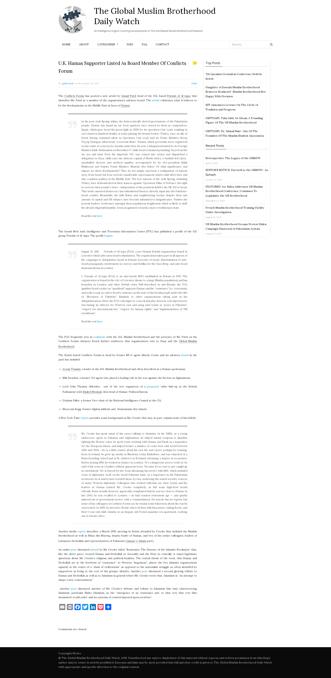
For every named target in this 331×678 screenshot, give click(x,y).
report (85, 418)
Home (66, 44)
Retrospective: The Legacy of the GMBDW (233, 158)
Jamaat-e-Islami (136, 541)
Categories (106, 44)
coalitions (99, 337)
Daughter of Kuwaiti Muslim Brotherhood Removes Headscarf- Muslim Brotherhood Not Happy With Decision (236, 92)
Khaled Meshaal (92, 392)
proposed (153, 386)
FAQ (144, 44)
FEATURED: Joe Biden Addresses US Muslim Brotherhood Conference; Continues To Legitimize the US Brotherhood (234, 191)
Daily (194, 83)
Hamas (125, 105)
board (185, 355)
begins (108, 235)
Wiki (130, 44)
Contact (162, 44)
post (74, 549)
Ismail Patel (128, 96)
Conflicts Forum (74, 96)
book (96, 549)
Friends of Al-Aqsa (178, 96)
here (99, 215)
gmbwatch (68, 83)
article (156, 100)
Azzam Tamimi (71, 369)
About (84, 44)
